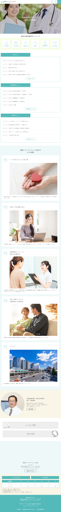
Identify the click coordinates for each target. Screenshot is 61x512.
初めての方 (52, 2)
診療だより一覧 (30, 139)
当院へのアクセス (30, 471)
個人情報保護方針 (41, 509)
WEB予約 (45, 477)
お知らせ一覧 (30, 78)
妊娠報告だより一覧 (30, 109)
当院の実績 (30, 434)
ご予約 (56, 2)
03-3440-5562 (16, 477)
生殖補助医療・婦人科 (30, 497)
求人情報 (18, 509)
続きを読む (30, 409)
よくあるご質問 (30, 425)
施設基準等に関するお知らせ (28, 509)
